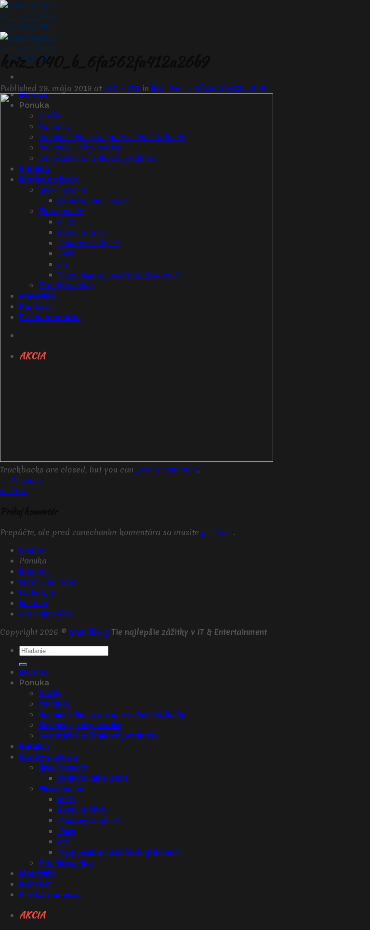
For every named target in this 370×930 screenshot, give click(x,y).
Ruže (67, 830)
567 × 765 (122, 88)
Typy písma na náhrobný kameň (118, 852)
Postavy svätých (88, 820)
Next (14, 490)
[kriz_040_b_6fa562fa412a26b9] (136, 459)
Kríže (67, 799)
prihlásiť (217, 532)
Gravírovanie (63, 767)
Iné (63, 841)
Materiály (37, 592)
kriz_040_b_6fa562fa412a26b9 (208, 88)
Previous (21, 480)
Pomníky (55, 703)
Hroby (50, 693)
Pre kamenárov (48, 613)
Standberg (89, 632)
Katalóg (34, 571)
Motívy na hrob (48, 581)
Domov (32, 550)
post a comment (167, 469)
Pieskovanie (61, 788)
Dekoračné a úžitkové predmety (99, 735)
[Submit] (23, 664)
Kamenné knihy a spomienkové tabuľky (112, 714)
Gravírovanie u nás (93, 778)
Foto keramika (66, 862)
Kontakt (33, 603)
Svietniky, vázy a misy (80, 725)
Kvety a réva (81, 809)
